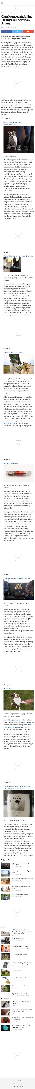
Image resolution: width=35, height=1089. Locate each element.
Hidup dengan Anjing (6, 12)
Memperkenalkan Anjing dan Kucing (22, 878)
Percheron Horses (17, 970)
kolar (25, 284)
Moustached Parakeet (18, 986)
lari (22, 381)
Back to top (17, 1080)
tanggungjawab (15, 160)
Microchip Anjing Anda (11, 463)
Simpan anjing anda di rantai (13, 352)
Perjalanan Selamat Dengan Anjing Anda (17, 578)
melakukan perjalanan (19, 619)
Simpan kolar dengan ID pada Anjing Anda (18, 256)
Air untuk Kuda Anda (18, 938)
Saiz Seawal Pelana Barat (19, 954)
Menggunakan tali (10, 423)
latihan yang (11, 720)
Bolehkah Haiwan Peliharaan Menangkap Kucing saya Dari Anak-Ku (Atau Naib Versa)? (22, 931)
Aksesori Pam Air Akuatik (19, 978)
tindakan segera (17, 829)
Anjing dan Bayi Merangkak (20, 894)
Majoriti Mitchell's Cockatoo (20, 994)
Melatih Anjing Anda (10, 689)
